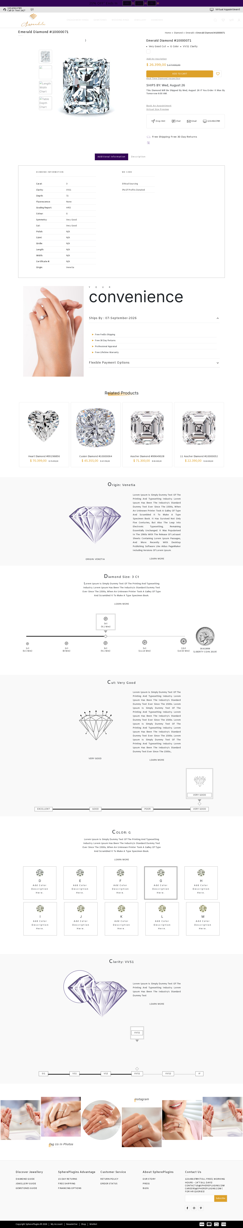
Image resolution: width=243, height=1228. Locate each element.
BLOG (146, 1188)
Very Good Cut (157, 46)
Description (138, 157)
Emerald (190, 33)
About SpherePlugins (158, 1172)
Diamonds (157, 20)
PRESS (146, 1183)
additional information (111, 157)
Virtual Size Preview (157, 109)
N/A (53, 232)
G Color (174, 46)
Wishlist (93, 1224)
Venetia (55, 268)
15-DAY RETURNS (67, 1179)
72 (52, 196)
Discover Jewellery (29, 1172)
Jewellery (140, 20)
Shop (83, 1224)
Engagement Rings (78, 20)
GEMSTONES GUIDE (26, 1188)
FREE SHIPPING (66, 1183)
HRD (53, 208)
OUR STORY (149, 1179)
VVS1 (53, 190)
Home (168, 33)
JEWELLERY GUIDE (26, 1183)
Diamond (178, 33)
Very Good (56, 220)
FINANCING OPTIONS (69, 1188)
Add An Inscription (156, 59)
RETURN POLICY (109, 1179)
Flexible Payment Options (154, 363)
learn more (156, 760)
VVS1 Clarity (190, 46)
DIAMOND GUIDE (25, 1179)
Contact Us (193, 1172)
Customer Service (113, 1172)
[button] (218, 74)
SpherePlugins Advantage (76, 1172)
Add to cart (179, 74)
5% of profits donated (133, 190)
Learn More (156, 559)
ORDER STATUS (108, 1183)
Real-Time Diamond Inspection (163, 78)
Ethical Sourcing (130, 184)
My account (57, 1224)
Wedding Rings (120, 20)
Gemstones (100, 20)
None (54, 202)
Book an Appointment (158, 106)
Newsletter (72, 1224)
